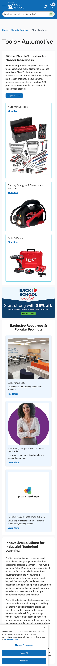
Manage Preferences (24, 645)
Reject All (24, 653)
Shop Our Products (19, 30)
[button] (45, 6)
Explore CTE (14, 95)
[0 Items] (52, 6)
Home (5, 30)
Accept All (24, 661)
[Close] (44, 628)
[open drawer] (4, 6)
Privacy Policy (11, 640)
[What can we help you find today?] (51, 14)
